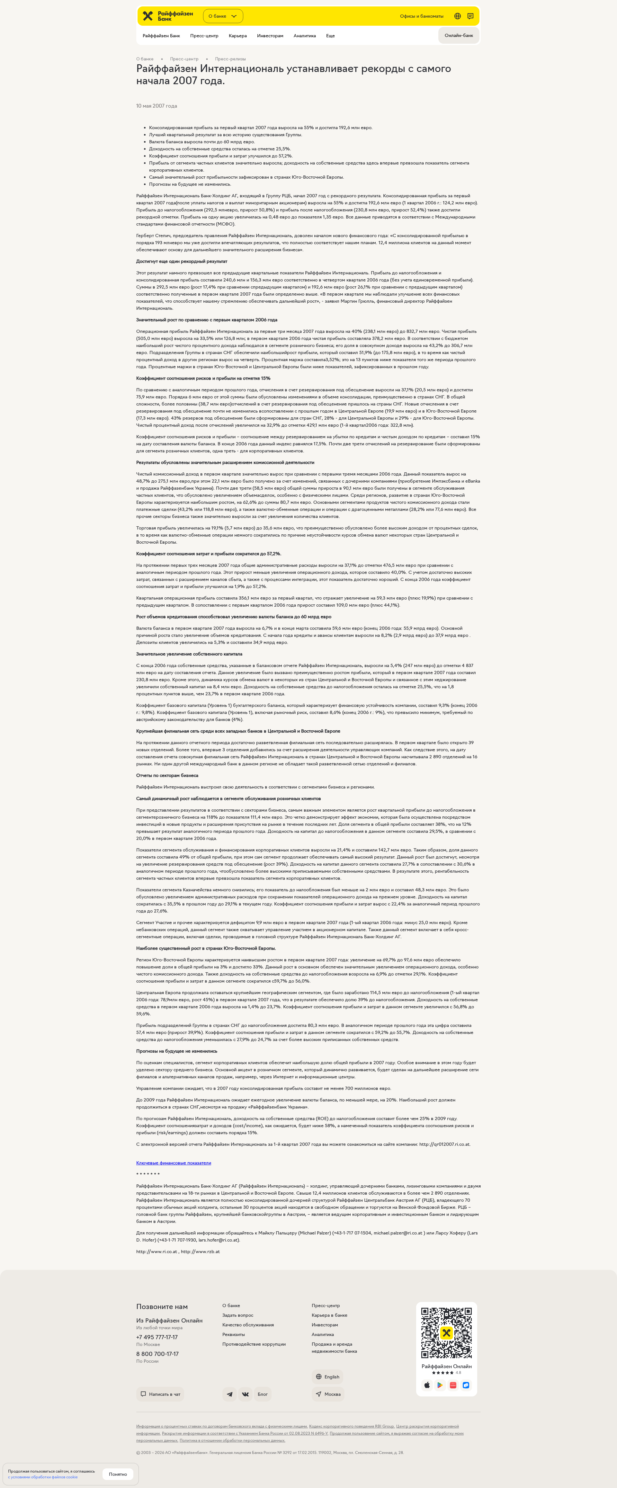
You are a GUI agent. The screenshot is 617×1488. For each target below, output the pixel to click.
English (332, 1377)
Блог (263, 1394)
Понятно (118, 1474)
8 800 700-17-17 (157, 1354)
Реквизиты (233, 1334)
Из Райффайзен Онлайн (169, 1320)
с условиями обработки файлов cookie (43, 1477)
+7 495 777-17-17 (157, 1337)
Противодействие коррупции (254, 1344)
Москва (333, 1394)
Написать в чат (164, 1394)
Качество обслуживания (248, 1325)
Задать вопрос (237, 1315)
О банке (231, 1305)
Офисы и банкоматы (421, 16)
